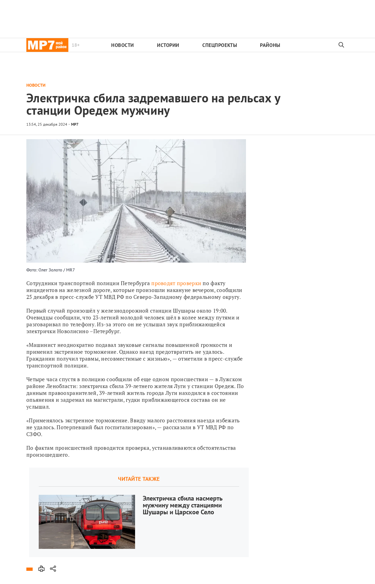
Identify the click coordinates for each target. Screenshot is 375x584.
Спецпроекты (219, 45)
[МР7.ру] (47, 45)
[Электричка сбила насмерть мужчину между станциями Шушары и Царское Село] (139, 512)
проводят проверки (176, 283)
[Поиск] (341, 45)
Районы (270, 45)
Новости (122, 45)
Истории (168, 45)
